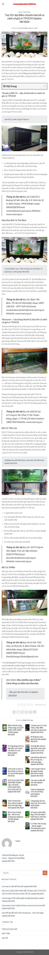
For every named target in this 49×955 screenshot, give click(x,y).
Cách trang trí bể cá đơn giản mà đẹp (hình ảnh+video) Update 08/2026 (38, 772)
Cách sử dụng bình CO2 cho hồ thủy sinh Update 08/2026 (37, 792)
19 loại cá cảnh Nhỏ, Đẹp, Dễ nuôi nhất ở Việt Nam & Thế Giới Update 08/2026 (38, 815)
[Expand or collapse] (44, 86)
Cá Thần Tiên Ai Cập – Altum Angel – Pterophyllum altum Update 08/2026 (38, 827)
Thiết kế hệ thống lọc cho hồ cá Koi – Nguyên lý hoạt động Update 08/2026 (13, 858)
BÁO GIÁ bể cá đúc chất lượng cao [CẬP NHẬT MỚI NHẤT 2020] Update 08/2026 (15, 730)
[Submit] (45, 873)
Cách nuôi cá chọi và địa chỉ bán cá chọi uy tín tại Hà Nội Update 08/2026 (16, 772)
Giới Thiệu (6, 933)
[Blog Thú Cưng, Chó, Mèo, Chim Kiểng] (24, 4)
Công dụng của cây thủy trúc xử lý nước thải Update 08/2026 (38, 804)
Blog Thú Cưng (24, 12)
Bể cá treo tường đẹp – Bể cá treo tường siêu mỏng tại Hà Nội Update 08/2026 (15, 816)
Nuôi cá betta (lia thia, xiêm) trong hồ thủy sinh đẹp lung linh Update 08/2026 (16, 804)
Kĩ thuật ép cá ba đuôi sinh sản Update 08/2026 (38, 739)
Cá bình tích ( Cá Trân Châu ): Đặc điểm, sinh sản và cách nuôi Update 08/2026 (38, 728)
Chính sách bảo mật (9, 929)
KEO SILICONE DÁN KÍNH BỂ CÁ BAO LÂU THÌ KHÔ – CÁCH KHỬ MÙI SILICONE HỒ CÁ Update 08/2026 (16, 786)
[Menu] (3, 4)
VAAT (36, 28)
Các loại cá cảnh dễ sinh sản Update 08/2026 (38, 782)
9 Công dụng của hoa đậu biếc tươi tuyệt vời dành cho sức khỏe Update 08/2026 (16, 750)
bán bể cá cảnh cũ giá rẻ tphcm (17, 119)
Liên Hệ (5, 938)
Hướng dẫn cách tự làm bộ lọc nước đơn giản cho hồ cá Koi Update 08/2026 (38, 749)
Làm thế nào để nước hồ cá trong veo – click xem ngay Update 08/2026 (38, 760)
